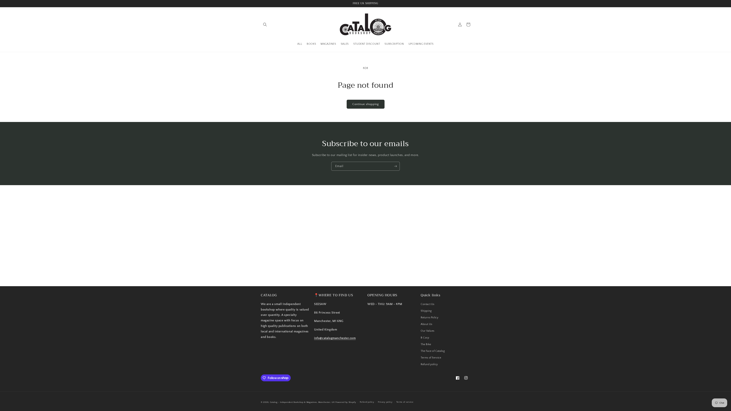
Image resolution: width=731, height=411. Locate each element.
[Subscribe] (395, 166)
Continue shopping (365, 104)
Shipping (426, 310)
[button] (265, 24)
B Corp (425, 337)
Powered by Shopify (345, 402)
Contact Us (427, 304)
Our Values (427, 330)
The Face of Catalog (433, 351)
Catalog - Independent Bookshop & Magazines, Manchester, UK (302, 402)
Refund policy (429, 364)
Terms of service (404, 402)
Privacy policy (385, 402)
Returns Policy (429, 317)
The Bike (426, 344)
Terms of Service (431, 357)
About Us (426, 324)
